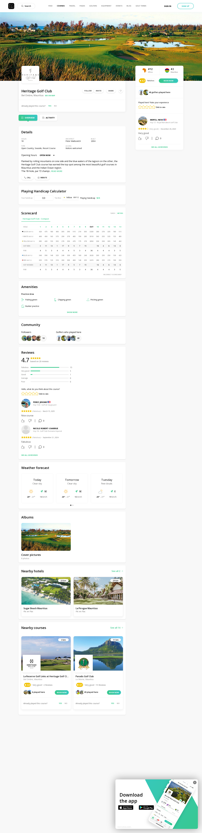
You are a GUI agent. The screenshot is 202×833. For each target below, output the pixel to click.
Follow (88, 91)
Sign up (185, 6)
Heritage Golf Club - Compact (36, 219)
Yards (112, 213)
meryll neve (156, 119)
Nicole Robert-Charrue (45, 428)
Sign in (167, 6)
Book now (62, 692)
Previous (136, 129)
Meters (120, 213)
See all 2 (116, 571)
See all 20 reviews (29, 455)
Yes (49, 106)
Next (182, 129)
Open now (45, 155)
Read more (56, 171)
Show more (72, 312)
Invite (98, 91)
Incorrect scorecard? (112, 275)
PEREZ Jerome (40, 402)
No (55, 106)
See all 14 (115, 627)
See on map (50, 95)
